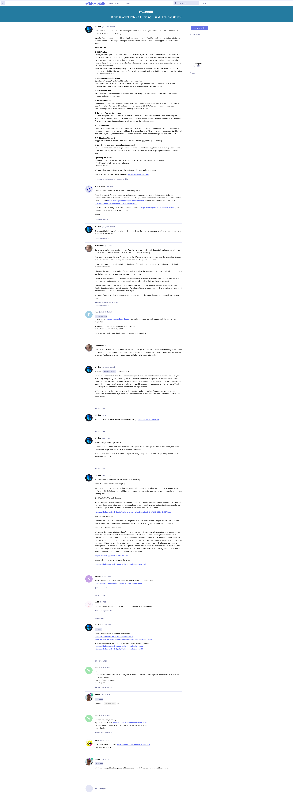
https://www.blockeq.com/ (138, 174)
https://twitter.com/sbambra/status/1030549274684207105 (118, 583)
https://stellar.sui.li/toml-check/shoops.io (133, 744)
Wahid (100, 699)
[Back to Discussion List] (3, 3)
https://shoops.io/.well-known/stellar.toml (129, 722)
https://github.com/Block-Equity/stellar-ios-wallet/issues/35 (119, 646)
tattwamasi (102, 316)
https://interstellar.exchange (118, 319)
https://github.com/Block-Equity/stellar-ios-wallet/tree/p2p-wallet (121, 564)
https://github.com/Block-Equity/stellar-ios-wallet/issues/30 (119, 649)
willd (100, 629)
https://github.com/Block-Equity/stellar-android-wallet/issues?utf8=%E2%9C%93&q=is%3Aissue (133, 512)
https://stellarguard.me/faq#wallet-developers (125, 200)
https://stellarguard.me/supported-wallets (158, 207)
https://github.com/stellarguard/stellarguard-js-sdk (116, 203)
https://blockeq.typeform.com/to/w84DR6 (112, 555)
